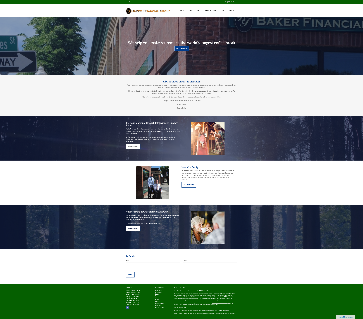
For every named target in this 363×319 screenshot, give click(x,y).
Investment (158, 292)
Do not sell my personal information (210, 304)
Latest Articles (159, 303)
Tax (156, 298)
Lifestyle (157, 301)
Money (157, 300)
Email (185, 261)
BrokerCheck (207, 290)
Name (128, 261)
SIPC (228, 310)
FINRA (224, 310)
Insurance (158, 296)
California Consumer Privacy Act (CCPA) (221, 303)
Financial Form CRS (180, 287)
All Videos (158, 305)
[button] (190, 10)
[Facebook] (129, 2)
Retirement (158, 290)
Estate (157, 294)
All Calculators (159, 307)
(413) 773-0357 (229, 2)
